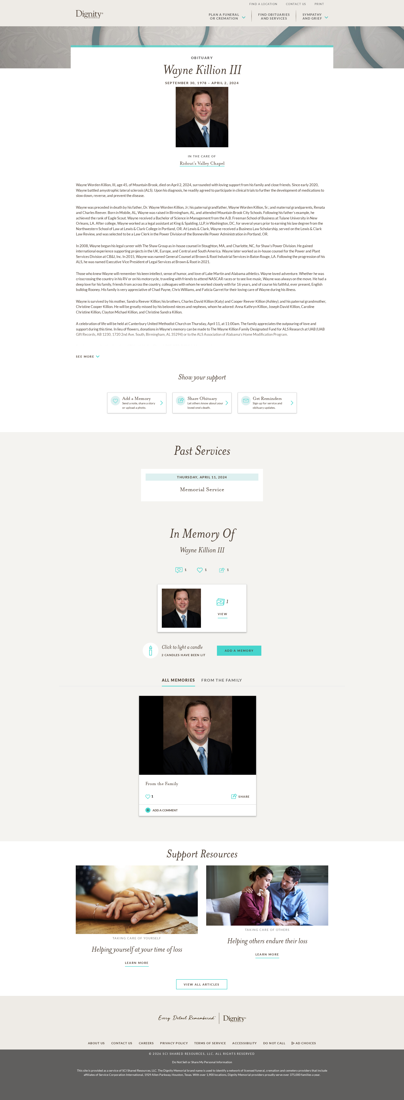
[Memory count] (178, 569)
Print (319, 4)
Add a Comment (165, 810)
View (223, 614)
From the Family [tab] (221, 680)
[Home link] (89, 14)
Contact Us (296, 4)
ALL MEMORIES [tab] (178, 680)
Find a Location (263, 4)
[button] (227, 16)
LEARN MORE (137, 963)
